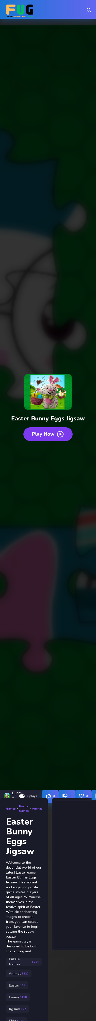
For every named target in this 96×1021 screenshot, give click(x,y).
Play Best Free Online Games (19, 10)
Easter (17, 985)
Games (11, 809)
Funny (18, 997)
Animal (37, 809)
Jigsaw (17, 1009)
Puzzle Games (24, 808)
